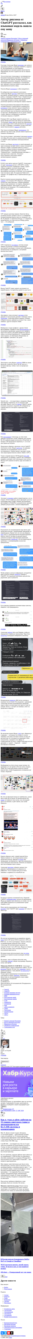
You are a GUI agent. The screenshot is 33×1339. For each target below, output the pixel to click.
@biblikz (3, 62)
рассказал (21, 65)
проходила (4, 635)
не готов (26, 953)
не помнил (15, 245)
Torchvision (4, 318)
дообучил (19, 362)
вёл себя (26, 456)
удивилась (22, 969)
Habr (10, 1337)
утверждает (14, 539)
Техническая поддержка (18, 1335)
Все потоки (7, 1)
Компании (7, 1299)
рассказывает (7, 437)
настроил (21, 315)
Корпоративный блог (10, 1323)
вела (2, 534)
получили (9, 165)
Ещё (6, 1277)
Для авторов (8, 1310)
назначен (21, 909)
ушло (2, 940)
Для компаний (8, 1312)
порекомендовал (11, 899)
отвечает (10, 961)
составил (3, 909)
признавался (22, 130)
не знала (20, 859)
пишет (3, 800)
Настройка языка (5, 1335)
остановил (10, 498)
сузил (19, 733)
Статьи (6, 1295)
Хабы (6, 1298)
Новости (6, 1296)
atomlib (3, 15)
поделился (13, 89)
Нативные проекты (10, 1326)
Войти (6, 1287)
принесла (12, 700)
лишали (16, 127)
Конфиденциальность (10, 1317)
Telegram (3, 1065)
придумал (10, 867)
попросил (17, 574)
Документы (7, 1313)
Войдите (16, 975)
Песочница (7, 1303)
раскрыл (29, 136)
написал (10, 632)
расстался (15, 144)
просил (19, 404)
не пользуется (25, 970)
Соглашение (8, 1315)
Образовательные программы (13, 1327)
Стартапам (7, 1329)
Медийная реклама (10, 1324)
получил (14, 93)
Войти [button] (3, 11)
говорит (3, 181)
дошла (10, 122)
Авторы (6, 1301)
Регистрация (8, 1289)
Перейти (3, 1106)
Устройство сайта (9, 1309)
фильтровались (24, 329)
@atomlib (3, 1055)
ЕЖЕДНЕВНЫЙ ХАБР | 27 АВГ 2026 (12, 1110)
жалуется (19, 448)
